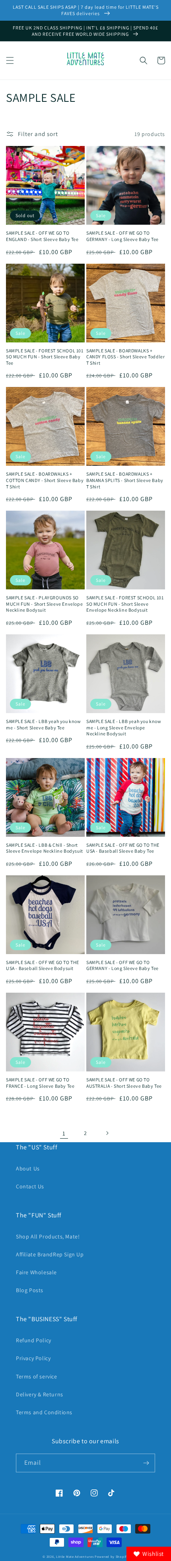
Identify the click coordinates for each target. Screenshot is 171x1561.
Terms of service (36, 1376)
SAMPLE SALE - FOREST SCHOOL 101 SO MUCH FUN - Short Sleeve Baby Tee (45, 357)
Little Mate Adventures (75, 1556)
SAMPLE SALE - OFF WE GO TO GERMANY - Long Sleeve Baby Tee (122, 236)
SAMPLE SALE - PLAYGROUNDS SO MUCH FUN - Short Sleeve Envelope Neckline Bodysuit (44, 604)
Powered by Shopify (111, 1556)
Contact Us (30, 1186)
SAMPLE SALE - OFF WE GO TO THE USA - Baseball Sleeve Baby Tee (122, 848)
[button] (10, 60)
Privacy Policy (33, 1358)
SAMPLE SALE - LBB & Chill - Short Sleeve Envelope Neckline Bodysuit (44, 848)
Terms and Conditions (44, 1412)
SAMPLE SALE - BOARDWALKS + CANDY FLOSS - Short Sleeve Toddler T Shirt (125, 357)
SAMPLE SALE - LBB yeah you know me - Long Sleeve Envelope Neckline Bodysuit (123, 727)
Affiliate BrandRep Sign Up (50, 1254)
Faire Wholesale (36, 1272)
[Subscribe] (146, 1463)
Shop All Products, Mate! (48, 1236)
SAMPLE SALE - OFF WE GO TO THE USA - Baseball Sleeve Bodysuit (42, 965)
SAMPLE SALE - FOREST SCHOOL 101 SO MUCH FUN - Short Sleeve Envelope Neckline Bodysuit (125, 604)
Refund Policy (33, 1340)
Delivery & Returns (39, 1394)
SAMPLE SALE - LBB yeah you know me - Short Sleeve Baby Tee (43, 724)
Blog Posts (29, 1290)
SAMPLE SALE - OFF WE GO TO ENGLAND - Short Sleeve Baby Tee (42, 236)
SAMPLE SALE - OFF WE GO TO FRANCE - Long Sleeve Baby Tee (40, 1083)
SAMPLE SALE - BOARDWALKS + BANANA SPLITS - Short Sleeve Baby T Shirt (124, 480)
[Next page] (107, 1133)
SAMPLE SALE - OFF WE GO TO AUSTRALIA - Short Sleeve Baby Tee (124, 1083)
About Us (28, 1168)
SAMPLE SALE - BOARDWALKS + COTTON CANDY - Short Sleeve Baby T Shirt (45, 480)
